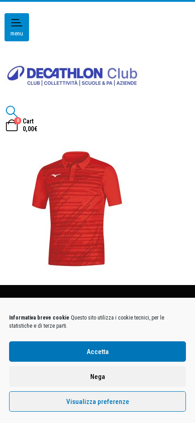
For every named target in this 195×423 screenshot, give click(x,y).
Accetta (98, 352)
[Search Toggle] (12, 112)
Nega (97, 377)
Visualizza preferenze (97, 402)
